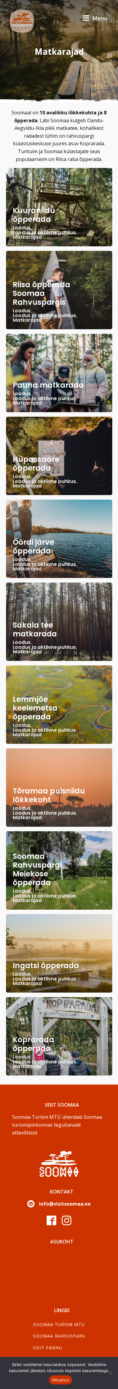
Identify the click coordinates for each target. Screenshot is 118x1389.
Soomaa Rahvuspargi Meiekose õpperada (37, 869)
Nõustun (60, 1380)
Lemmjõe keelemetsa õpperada (35, 708)
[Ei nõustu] (110, 1373)
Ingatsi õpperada (46, 965)
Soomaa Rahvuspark (59, 1336)
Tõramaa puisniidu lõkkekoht (49, 795)
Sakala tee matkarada (35, 629)
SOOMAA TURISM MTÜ (59, 1324)
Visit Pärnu (47, 1348)
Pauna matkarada (48, 385)
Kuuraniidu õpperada (34, 214)
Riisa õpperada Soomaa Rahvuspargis (41, 293)
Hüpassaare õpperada (36, 463)
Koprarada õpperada (33, 1044)
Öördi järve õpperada (33, 546)
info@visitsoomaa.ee (65, 1203)
